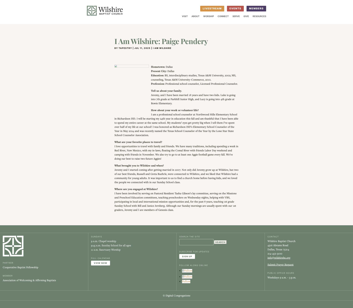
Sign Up (187, 256)
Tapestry (125, 48)
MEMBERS (256, 8)
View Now (100, 263)
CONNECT (223, 16)
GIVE (246, 16)
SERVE (236, 16)
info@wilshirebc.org (279, 257)
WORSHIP (208, 16)
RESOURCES (259, 16)
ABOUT (196, 16)
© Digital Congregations (176, 295)
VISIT (185, 16)
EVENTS (235, 8)
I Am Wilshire (162, 48)
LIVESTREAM (212, 8)
